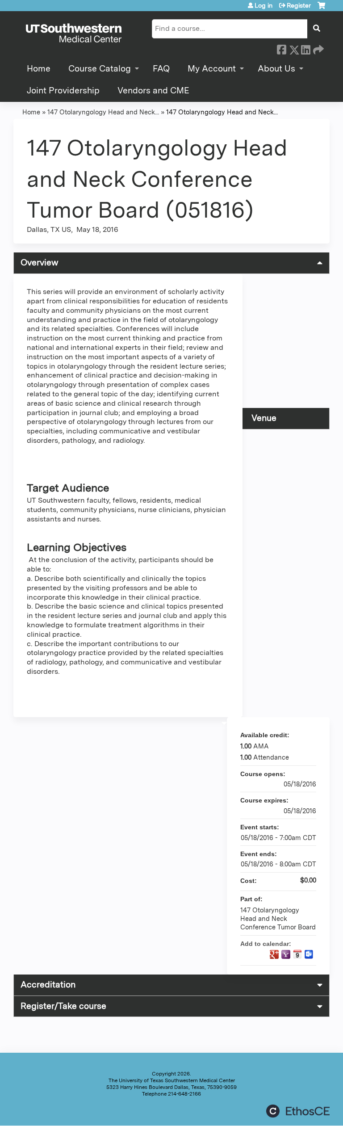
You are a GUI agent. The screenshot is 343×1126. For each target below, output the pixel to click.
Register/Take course (63, 1006)
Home (38, 68)
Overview (40, 262)
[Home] (74, 33)
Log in (263, 5)
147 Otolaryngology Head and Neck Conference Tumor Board (278, 918)
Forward (317, 48)
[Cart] (321, 8)
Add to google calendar (274, 954)
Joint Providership (63, 90)
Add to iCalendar (297, 954)
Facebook (281, 48)
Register (299, 5)
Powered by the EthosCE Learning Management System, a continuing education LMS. (298, 1111)
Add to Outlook (309, 954)
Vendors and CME (153, 90)
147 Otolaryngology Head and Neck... (103, 112)
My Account (212, 68)
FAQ (161, 68)
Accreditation (48, 984)
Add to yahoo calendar (285, 954)
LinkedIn (305, 48)
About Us (276, 68)
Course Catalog (99, 68)
